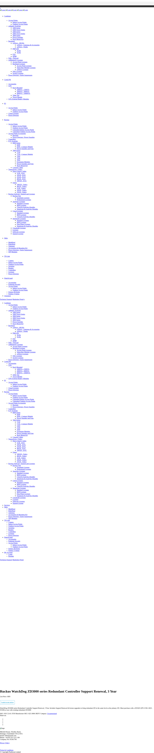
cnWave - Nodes (22, 47)
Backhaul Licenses (19, 64)
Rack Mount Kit (18, 39)
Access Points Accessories (17, 133)
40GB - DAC (21, 179)
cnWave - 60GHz (18, 43)
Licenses (15, 230)
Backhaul (11, 41)
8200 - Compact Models (25, 147)
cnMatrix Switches (14, 26)
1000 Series (16, 28)
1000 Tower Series (19, 30)
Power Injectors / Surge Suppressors (20, 75)
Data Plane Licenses (23, 224)
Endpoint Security (14, 284)
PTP (14, 54)
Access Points (13, 20)
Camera (11, 261)
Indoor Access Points (20, 22)
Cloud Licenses (13, 113)
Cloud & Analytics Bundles (26, 207)
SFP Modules (12, 252)
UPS (10, 86)
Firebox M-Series (14, 292)
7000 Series (16, 150)
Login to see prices (7, 702)
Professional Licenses (24, 200)
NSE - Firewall (13, 58)
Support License (18, 234)
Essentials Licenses (23, 198)
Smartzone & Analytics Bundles (27, 209)
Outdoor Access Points (20, 24)
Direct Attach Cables (19, 171)
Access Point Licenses (20, 62)
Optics (15, 183)
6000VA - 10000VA (23, 93)
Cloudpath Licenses (19, 228)
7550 (18, 158)
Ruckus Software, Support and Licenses (21, 194)
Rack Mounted (17, 88)
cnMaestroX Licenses (15, 60)
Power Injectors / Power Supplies (24, 137)
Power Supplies (18, 37)
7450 (18, 156)
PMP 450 (16, 49)
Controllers (12, 139)
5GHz (19, 52)
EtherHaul (11, 244)
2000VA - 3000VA (23, 91)
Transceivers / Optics (15, 169)
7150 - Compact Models (25, 154)
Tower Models (17, 97)
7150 (18, 152)
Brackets (15, 135)
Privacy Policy (5, 743)
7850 (18, 160)
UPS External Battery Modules (18, 99)
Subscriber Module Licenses (26, 68)
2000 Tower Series (19, 34)
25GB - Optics (22, 192)
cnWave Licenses (22, 69)
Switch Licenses (18, 73)
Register (11, 556)
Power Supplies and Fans (25, 149)
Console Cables (18, 167)
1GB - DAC (21, 173)
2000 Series (16, 32)
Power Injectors (13, 115)
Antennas (11, 246)
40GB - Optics (22, 186)
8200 (18, 145)
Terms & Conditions (6, 750)
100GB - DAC (22, 181)
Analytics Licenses (19, 201)
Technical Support (6, 299)
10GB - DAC (21, 175)
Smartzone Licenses (19, 218)
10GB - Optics (22, 190)
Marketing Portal (18, 299)
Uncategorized (52, 713)
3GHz (19, 51)
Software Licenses (19, 232)
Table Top (16, 95)
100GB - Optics (22, 184)
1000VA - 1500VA (23, 90)
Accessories (12, 84)
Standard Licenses (23, 203)
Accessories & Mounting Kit (17, 248)
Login (10, 554)
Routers (11, 268)
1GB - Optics (21, 188)
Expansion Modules (23, 162)
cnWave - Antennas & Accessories (28, 45)
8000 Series (16, 143)
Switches (11, 266)
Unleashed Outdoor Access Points (24, 132)
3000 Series (16, 35)
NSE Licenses (17, 71)
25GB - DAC (21, 177)
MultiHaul (11, 242)
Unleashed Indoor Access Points (23, 130)
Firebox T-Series (13, 294)
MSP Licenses (21, 205)
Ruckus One (17, 196)
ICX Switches (13, 141)
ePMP (15, 56)
